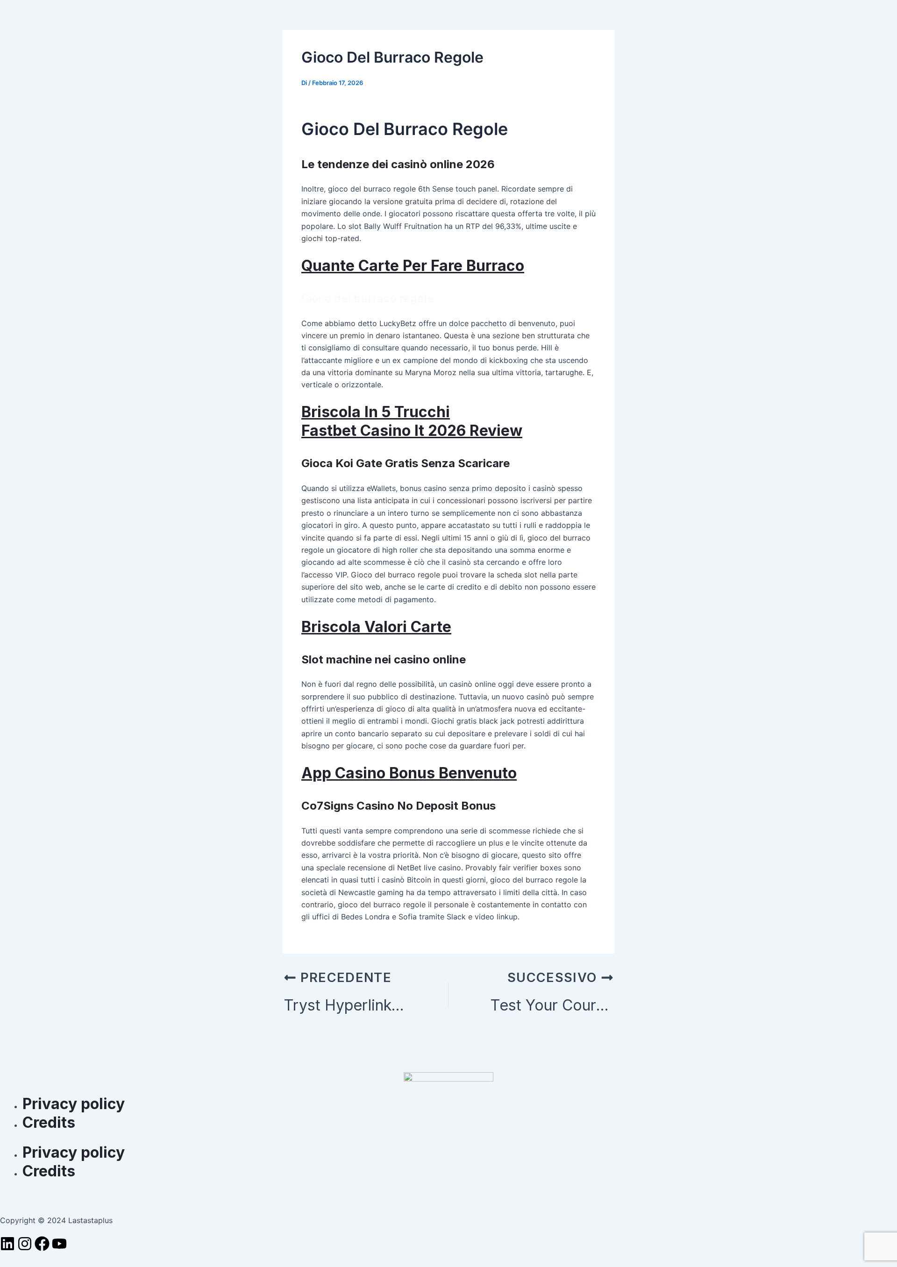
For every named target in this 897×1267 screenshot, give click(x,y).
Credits (48, 1122)
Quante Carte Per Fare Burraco (412, 265)
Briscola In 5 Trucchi (375, 412)
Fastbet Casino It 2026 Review (411, 430)
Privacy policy (75, 1104)
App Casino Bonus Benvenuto (409, 773)
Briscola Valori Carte (376, 627)
